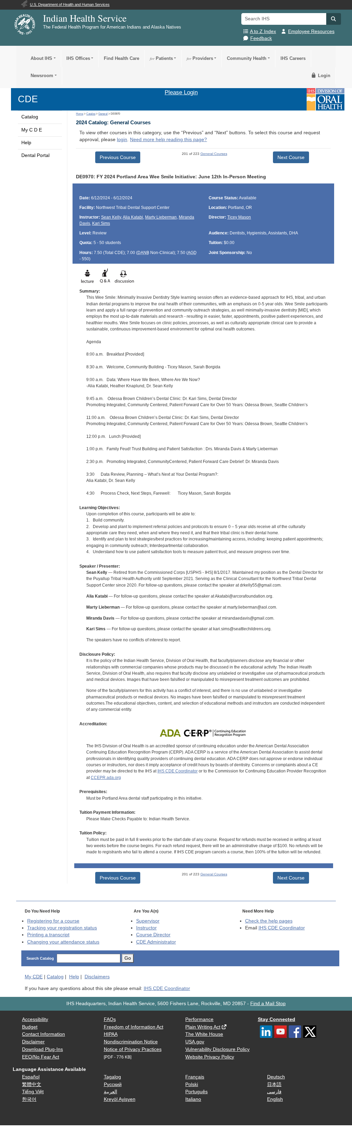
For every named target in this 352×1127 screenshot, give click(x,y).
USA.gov (194, 1041)
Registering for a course (53, 921)
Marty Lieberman (161, 217)
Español (31, 1076)
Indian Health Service (84, 17)
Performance (199, 1019)
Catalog (29, 116)
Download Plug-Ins (42, 1049)
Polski (191, 1084)
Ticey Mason (239, 217)
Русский (113, 1084)
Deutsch (276, 1076)
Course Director (153, 934)
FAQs (110, 1019)
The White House (204, 1034)
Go (127, 958)
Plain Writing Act (202, 1027)
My (34, 976)
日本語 (274, 1084)
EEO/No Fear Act (40, 1057)
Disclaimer (33, 1041)
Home (79, 113)
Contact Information (43, 1034)
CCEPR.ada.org (106, 777)
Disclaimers (97, 976)
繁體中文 (31, 1084)
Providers (200, 58)
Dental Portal (35, 155)
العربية (110, 1091)
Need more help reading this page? (168, 139)
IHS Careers (293, 58)
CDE (28, 99)
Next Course (291, 157)
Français (194, 1076)
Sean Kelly (111, 217)
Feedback (261, 38)
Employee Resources (311, 31)
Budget (29, 1027)
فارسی (274, 1091)
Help (26, 142)
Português (196, 1091)
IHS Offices (78, 58)
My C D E (31, 130)
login (122, 139)
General (103, 113)
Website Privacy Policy (209, 1057)
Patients (161, 58)
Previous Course (118, 157)
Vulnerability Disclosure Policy (217, 1049)
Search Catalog (40, 958)
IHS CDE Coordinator (177, 771)
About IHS (41, 58)
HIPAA (111, 1034)
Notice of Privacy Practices (133, 1049)
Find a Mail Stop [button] (268, 1003)
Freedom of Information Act (133, 1027)
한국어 (29, 1099)
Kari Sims (101, 223)
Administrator (156, 942)
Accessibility (35, 1019)
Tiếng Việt (33, 1091)
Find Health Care (121, 58)
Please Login (181, 92)
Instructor (146, 927)
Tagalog (112, 1076)
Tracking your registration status (62, 927)
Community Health (246, 58)
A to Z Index (263, 31)
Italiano (193, 1099)
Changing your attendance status (63, 942)
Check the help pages (269, 921)
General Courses (213, 154)
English (275, 1099)
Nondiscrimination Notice (131, 1041)
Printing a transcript (48, 934)
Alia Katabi (133, 217)
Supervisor (148, 921)
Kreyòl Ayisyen (119, 1099)
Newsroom (42, 75)
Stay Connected (276, 1019)
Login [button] (323, 75)
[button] (333, 19)
